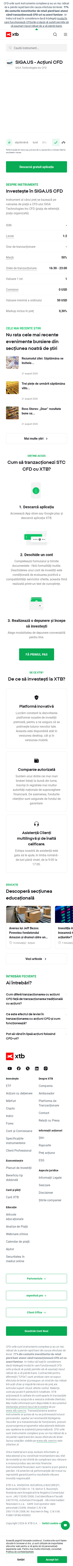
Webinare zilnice (17, 1234)
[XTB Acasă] (11, 34)
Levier (10, 236)
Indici (9, 1116)
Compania (46, 1086)
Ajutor (10, 1249)
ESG (41, 1160)
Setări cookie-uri (52, 1523)
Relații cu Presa (49, 1120)
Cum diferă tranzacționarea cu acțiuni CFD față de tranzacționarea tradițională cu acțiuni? (34, 999)
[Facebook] (18, 1068)
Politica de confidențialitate (20, 1551)
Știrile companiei (50, 1200)
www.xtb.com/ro (16, 1410)
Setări (21, 1559)
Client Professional (18, 1150)
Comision (12, 289)
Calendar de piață (18, 1241)
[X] (27, 1068)
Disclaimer (46, 1192)
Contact (44, 1113)
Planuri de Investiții (19, 1168)
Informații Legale (50, 1177)
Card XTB (12, 1197)
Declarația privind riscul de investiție (27, 1407)
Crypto (10, 1108)
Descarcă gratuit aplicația (36, 167)
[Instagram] (45, 1068)
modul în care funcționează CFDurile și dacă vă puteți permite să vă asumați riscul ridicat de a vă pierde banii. (36, 22)
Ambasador (46, 1093)
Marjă (10, 257)
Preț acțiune (47, 1153)
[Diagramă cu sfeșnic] (63, 142)
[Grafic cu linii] (56, 142)
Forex (9, 1123)
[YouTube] (9, 1068)
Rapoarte (45, 1145)
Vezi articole (34, 959)
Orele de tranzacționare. (21, 268)
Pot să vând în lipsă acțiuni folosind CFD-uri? (30, 1036)
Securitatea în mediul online (15, 1258)
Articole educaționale (14, 1216)
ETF (8, 1086)
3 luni (45, 142)
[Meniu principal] (65, 34)
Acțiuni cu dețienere (19, 1093)
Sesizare (44, 1185)
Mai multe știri (34, 438)
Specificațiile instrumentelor (15, 1140)
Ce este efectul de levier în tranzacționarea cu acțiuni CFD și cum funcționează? (33, 1018)
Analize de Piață (17, 1226)
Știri (41, 1138)
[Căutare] (55, 34)
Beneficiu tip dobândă (14, 1177)
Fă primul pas (37, 654)
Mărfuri (11, 1101)
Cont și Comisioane (19, 1131)
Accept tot (52, 1559)
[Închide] (37, 29)
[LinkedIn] (36, 1068)
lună (35, 142)
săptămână (21, 142)
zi (9, 142)
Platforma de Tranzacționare (49, 1103)
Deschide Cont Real (36, 1331)
